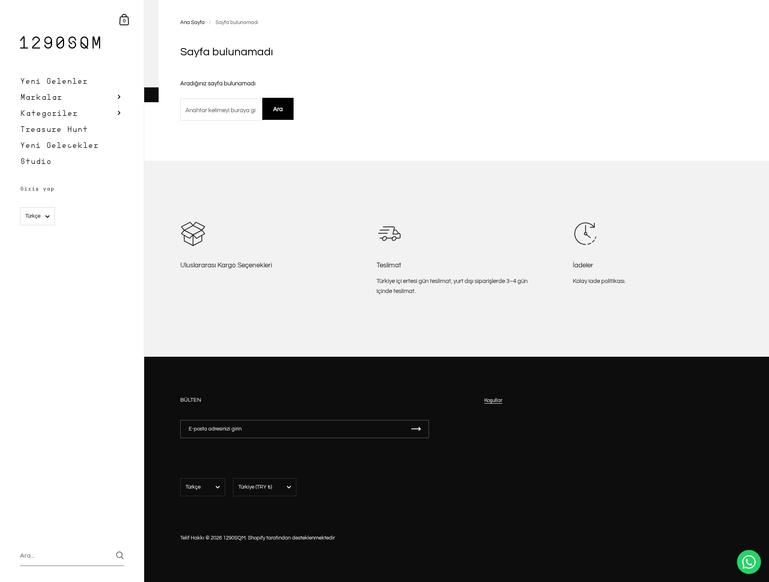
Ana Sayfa (192, 22)
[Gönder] (120, 555)
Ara (278, 109)
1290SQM (234, 538)
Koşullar (493, 400)
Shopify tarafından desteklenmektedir (291, 538)
